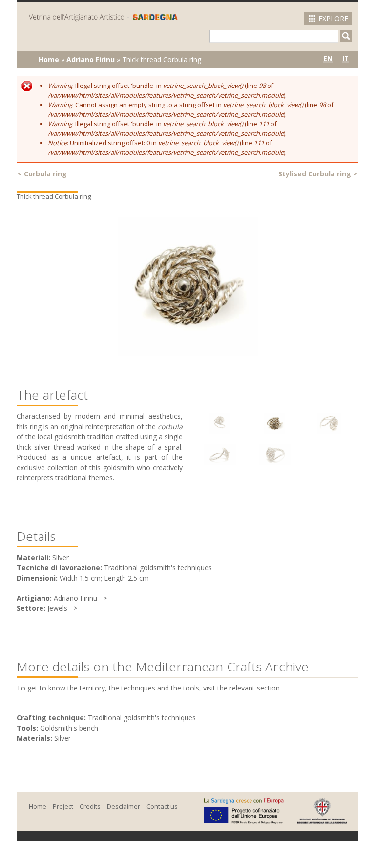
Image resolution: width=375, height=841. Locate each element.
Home (49, 59)
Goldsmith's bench (69, 728)
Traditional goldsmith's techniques (142, 717)
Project (63, 806)
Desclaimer (123, 806)
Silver (62, 738)
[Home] (103, 16)
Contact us (162, 806)
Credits (90, 806)
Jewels (57, 608)
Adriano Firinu (90, 59)
